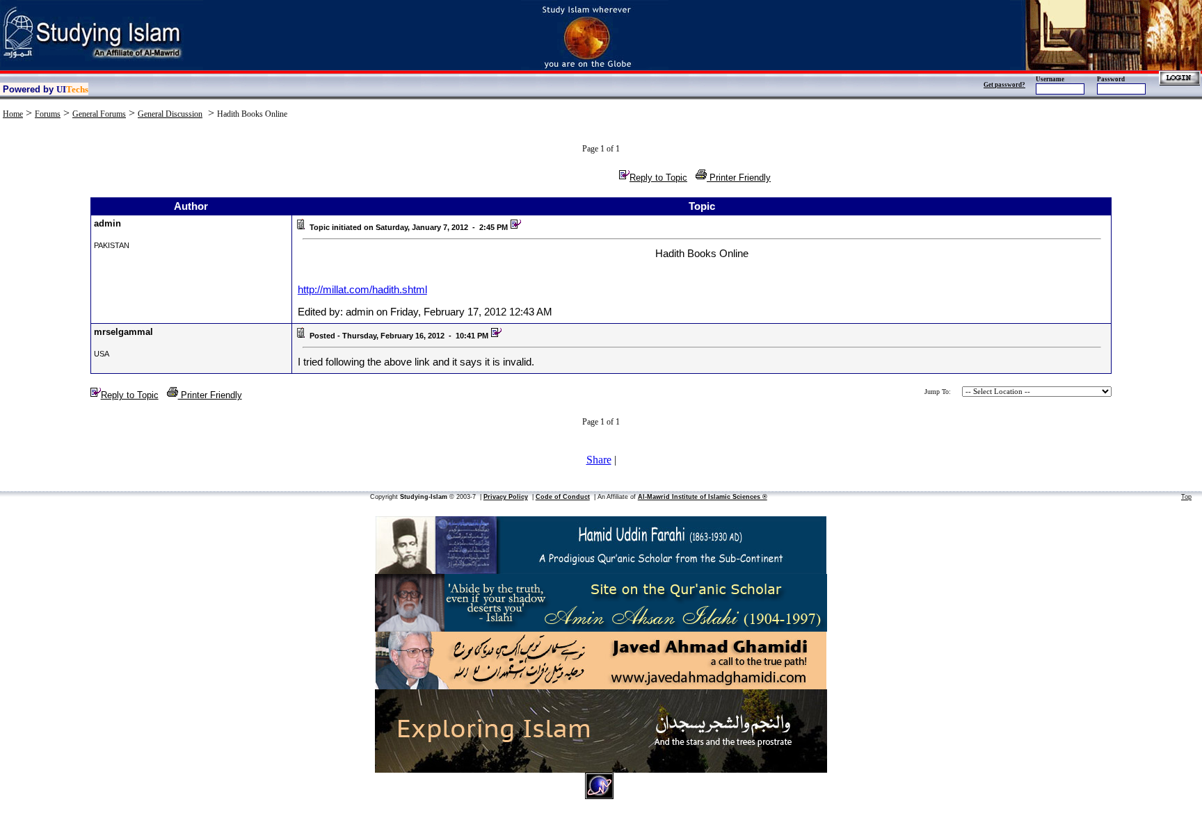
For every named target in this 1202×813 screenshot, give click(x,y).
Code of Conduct (563, 496)
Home (13, 114)
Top (1186, 496)
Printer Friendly (739, 177)
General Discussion (170, 114)
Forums (48, 114)
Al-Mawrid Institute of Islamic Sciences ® (702, 496)
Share (598, 460)
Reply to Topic (658, 177)
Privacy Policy (505, 496)
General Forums (99, 114)
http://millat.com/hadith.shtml (362, 289)
